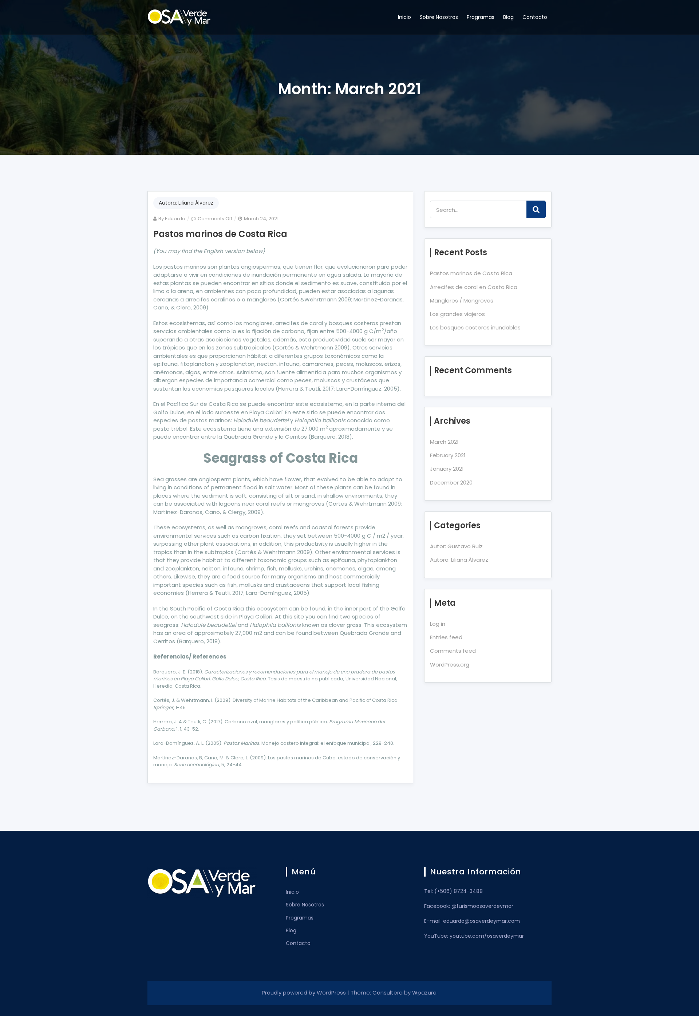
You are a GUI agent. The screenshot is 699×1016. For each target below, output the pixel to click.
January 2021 (447, 469)
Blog (508, 17)
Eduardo (175, 218)
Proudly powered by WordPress (304, 992)
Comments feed (453, 651)
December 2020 (451, 482)
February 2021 (448, 455)
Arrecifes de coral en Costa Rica (473, 287)
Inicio (404, 17)
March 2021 (444, 442)
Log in (437, 624)
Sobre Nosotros (439, 17)
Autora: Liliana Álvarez (186, 202)
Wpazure (424, 992)
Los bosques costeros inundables (475, 327)
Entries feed (446, 637)
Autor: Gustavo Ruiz (456, 546)
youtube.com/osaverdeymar (487, 936)
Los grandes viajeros (457, 314)
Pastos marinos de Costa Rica (220, 234)
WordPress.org (449, 664)
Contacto (534, 17)
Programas (480, 17)
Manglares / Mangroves (461, 300)
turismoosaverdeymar (485, 906)
